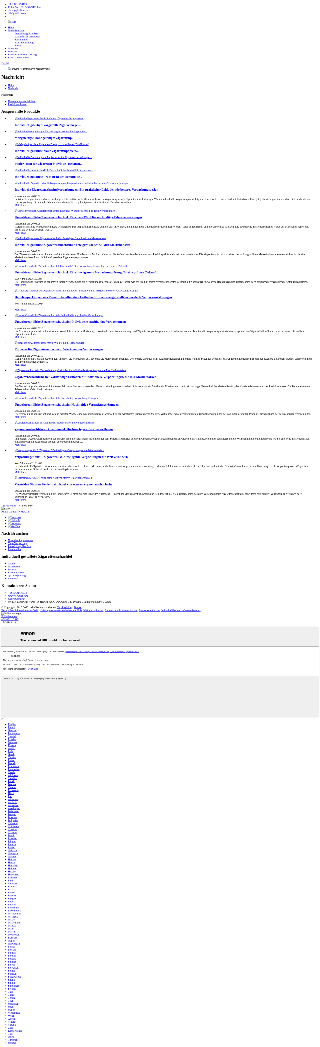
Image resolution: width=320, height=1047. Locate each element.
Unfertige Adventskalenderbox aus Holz (61, 610)
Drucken (12, 569)
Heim (11, 27)
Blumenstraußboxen (149, 610)
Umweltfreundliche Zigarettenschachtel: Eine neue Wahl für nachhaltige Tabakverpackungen (78, 217)
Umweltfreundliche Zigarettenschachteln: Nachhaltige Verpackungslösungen (67, 404)
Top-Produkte (64, 607)
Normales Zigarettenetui (27, 36)
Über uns (13, 51)
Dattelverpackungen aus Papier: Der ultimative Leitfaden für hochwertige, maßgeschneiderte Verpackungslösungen (93, 297)
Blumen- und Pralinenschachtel (121, 610)
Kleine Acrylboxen (93, 610)
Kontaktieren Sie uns (19, 57)
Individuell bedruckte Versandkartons (180, 610)
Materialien (14, 566)
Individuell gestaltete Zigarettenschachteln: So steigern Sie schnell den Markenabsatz (72, 245)
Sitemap (78, 607)
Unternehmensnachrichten (22, 101)
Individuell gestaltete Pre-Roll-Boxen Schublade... (48, 176)
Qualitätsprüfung (17, 575)
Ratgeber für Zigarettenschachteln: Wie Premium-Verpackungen (59, 349)
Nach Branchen (16, 30)
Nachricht (13, 48)
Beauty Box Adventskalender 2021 (19, 610)
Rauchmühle (21, 39)
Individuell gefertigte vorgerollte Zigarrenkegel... (48, 125)
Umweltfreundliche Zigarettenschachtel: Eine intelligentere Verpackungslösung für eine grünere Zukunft (86, 272)
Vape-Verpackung (24, 42)
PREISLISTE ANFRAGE (15, 511)
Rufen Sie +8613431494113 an (24, 7)
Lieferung (13, 578)
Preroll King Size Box (26, 33)
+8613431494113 (17, 4)
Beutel (18, 45)
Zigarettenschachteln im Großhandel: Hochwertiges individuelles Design (64, 429)
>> (19, 505)
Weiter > (13, 505)
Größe (11, 563)
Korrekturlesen (16, 572)
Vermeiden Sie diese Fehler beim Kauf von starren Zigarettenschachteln (63, 484)
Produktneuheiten (17, 104)
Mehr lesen (20, 205)
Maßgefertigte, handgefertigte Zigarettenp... (44, 138)
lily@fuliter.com (17, 13)
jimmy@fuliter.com (18, 10)
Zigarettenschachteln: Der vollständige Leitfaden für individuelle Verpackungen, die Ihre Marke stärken (85, 377)
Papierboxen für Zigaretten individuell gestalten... (48, 163)
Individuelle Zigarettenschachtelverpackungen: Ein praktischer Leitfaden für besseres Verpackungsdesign (86, 189)
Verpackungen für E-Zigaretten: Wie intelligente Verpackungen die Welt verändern (71, 457)
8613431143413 (9, 619)
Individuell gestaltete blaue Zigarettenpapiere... (47, 151)
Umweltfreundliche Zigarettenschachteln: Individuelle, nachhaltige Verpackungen (70, 321)
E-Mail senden (9, 616)
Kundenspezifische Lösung (22, 54)
